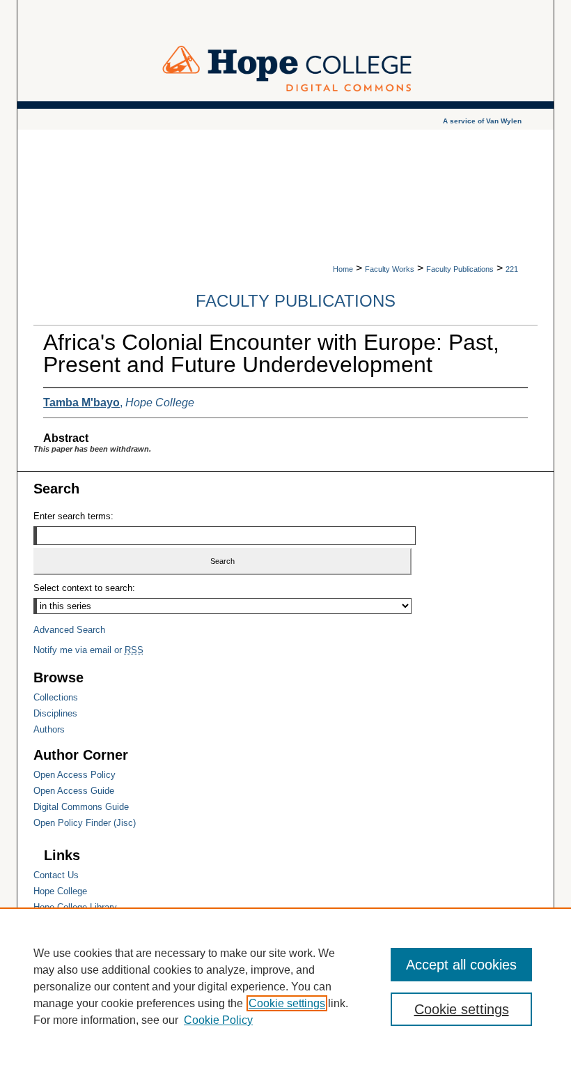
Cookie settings (287, 1003)
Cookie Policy (218, 1020)
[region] (285, 986)
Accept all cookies (461, 964)
